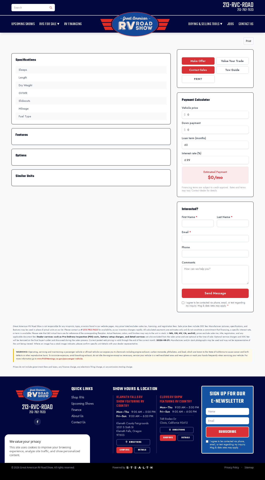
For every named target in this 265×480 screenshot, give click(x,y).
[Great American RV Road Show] (135, 24)
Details (142, 450)
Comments (188, 262)
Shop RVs (77, 397)
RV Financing (73, 24)
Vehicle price (190, 108)
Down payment (191, 123)
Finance (76, 410)
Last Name (224, 217)
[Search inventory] (51, 7)
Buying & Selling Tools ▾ (205, 24)
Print (248, 41)
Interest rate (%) (191, 153)
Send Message (215, 293)
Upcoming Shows (23, 24)
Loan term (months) (194, 138)
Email (186, 232)
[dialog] (47, 454)
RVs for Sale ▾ (49, 24)
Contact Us (246, 24)
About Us (77, 416)
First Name (189, 217)
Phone (186, 247)
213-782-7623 (90, 329)
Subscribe (227, 432)
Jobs (230, 24)
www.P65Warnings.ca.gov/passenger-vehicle (60, 358)
